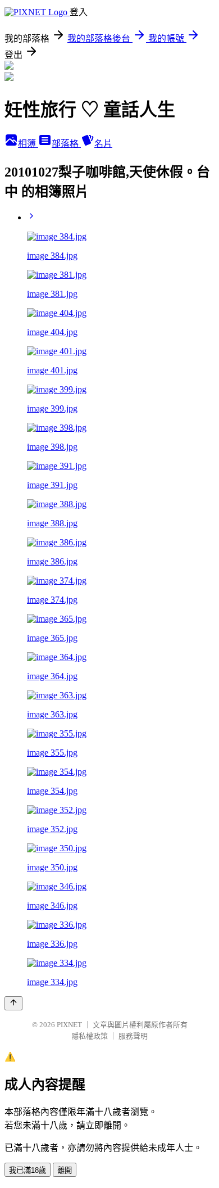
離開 (64, 1170)
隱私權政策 (89, 1036)
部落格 (66, 143)
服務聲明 (133, 1036)
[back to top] (13, 1003)
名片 (103, 143)
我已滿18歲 (27, 1170)
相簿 (28, 143)
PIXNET (69, 1024)
